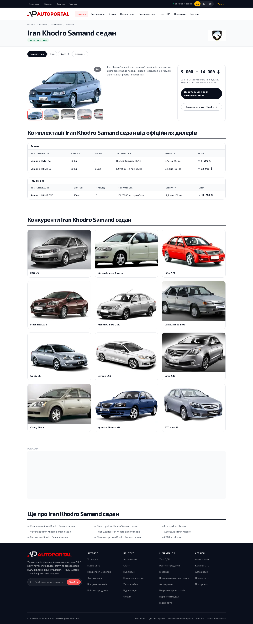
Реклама (73, 4)
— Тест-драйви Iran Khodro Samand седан (117, 531)
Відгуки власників (97, 584)
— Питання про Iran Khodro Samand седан (117, 537)
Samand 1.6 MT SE (40, 160)
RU (204, 4)
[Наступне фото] (97, 93)
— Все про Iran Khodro (173, 526)
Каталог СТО (202, 565)
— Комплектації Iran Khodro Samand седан (51, 526)
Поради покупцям (133, 577)
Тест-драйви (130, 584)
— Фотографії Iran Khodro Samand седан (49, 531)
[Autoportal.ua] (48, 14)
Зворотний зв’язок (216, 618)
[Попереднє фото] (33, 93)
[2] (51, 114)
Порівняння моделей (99, 571)
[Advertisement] (126, 475)
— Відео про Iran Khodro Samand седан (116, 526)
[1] (35, 114)
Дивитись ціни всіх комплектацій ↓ (196, 93)
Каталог (48, 4)
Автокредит (166, 584)
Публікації (129, 571)
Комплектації (37, 54)
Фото (64, 54)
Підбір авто (93, 565)
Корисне (61, 4)
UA (197, 4)
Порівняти (180, 13)
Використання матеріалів (180, 618)
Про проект (34, 4)
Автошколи (201, 571)
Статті (112, 13)
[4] (84, 114)
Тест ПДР (164, 13)
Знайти (73, 582)
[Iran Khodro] (217, 35)
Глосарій (164, 571)
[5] (101, 114)
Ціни (52, 54)
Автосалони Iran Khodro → (201, 106)
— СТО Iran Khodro (171, 537)
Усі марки (92, 559)
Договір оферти (157, 618)
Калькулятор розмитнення (174, 577)
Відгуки (194, 13)
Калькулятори (147, 13)
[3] (68, 114)
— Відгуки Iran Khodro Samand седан (47, 537)
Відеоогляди (127, 13)
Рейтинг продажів (97, 590)
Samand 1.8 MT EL (40, 168)
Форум (127, 596)
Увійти (221, 4)
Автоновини (97, 13)
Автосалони (202, 559)
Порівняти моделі (169, 596)
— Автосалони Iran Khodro (176, 531)
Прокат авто (202, 577)
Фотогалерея (94, 577)
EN (210, 4)
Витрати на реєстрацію (172, 590)
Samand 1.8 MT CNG (41, 195)
